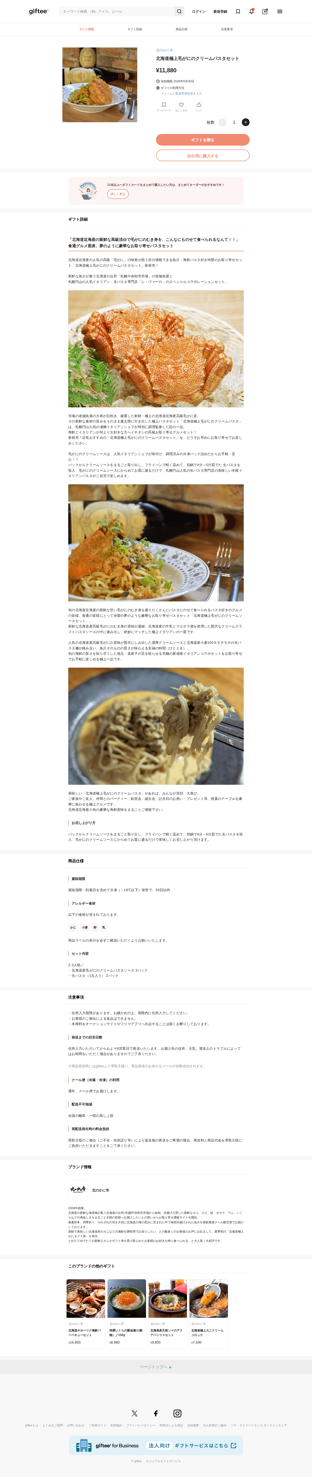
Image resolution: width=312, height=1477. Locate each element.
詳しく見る (118, 194)
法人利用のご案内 (214, 1425)
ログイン (199, 11)
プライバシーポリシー (141, 1425)
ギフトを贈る (202, 140)
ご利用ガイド (97, 1425)
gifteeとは (31, 1425)
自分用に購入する (202, 156)
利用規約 (116, 1425)
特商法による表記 (171, 1425)
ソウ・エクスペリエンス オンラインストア (259, 1425)
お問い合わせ (76, 1425)
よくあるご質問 (52, 1425)
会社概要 (193, 1425)
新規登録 (220, 11)
